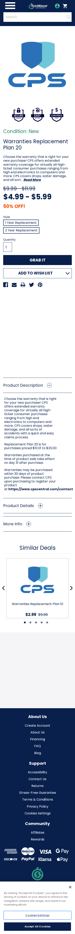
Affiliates (37, 832)
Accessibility (37, 772)
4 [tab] (41, 622)
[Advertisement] (37, 331)
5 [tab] (47, 622)
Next (71, 588)
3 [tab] (36, 622)
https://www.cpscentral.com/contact (40, 489)
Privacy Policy (37, 806)
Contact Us (37, 779)
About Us (37, 732)
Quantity (9, 239)
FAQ (37, 746)
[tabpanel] (36, 588)
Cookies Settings (38, 813)
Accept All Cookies (37, 926)
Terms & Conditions (37, 799)
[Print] (22, 284)
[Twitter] (31, 284)
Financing (37, 739)
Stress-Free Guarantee (37, 792)
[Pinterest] (40, 284)
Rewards (37, 839)
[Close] (70, 887)
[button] (37, 385)
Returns (37, 786)
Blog (37, 753)
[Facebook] (5, 284)
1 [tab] (25, 622)
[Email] (14, 284)
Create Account (37, 725)
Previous (3, 588)
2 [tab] (30, 622)
